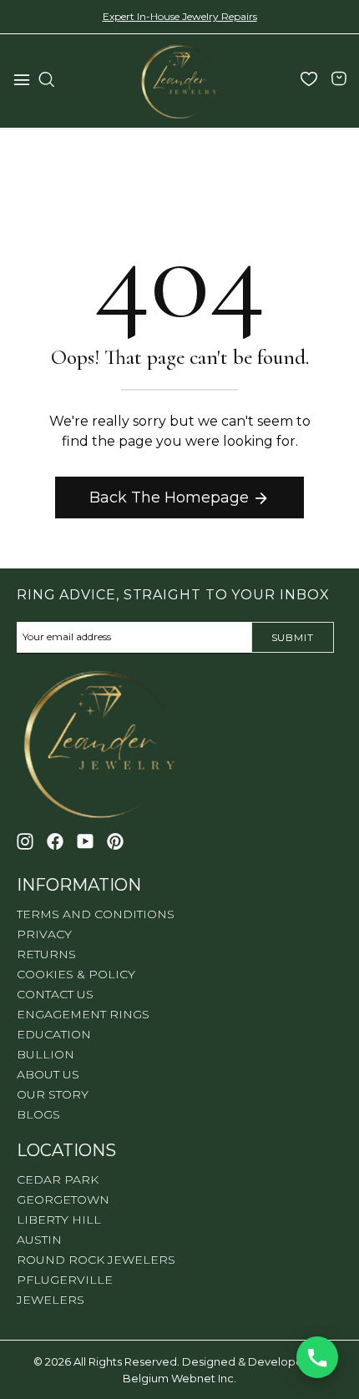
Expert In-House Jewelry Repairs (180, 16)
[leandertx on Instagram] (25, 841)
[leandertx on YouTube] (85, 841)
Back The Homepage (169, 497)
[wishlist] (309, 81)
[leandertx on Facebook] (55, 841)
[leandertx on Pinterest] (115, 841)
